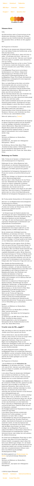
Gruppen (5, 12)
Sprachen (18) (21, 12)
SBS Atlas (5, 7)
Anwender (14, 7)
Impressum (13, 474)
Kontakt (5, 478)
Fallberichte (21, 3)
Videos (5, 3)
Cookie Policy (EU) (14, 478)
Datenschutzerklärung (25, 474)
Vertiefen (21, 7)
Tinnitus (19, 116)
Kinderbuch (13, 3)
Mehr (12, 12)
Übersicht (5, 474)
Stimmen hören (7, 28)
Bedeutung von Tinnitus (10, 155)
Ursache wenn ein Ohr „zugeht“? (13, 327)
